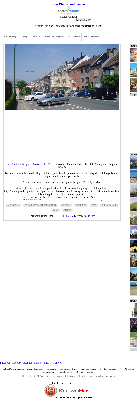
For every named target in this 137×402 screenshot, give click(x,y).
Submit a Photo (65, 372)
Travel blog (56, 362)
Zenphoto (110, 376)
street (67, 210)
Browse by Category (54, 37)
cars (94, 205)
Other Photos (48, 164)
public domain (109, 205)
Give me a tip (48, 372)
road (55, 210)
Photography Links (68, 369)
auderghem (13, 205)
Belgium (66, 205)
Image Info (89, 215)
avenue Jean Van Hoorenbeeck (40, 205)
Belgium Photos (30, 164)
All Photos (129, 369)
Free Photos (13, 164)
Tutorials (35, 37)
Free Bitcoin (74, 37)
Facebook (5, 362)
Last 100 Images (10, 37)
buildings (81, 205)
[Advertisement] (62, 133)
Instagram (28, 362)
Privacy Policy (41, 362)
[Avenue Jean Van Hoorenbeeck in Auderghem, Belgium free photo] (62, 109)
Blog (25, 37)
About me (51, 369)
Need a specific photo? (110, 369)
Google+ (16, 362)
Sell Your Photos (92, 37)
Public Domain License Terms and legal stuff (23, 369)
